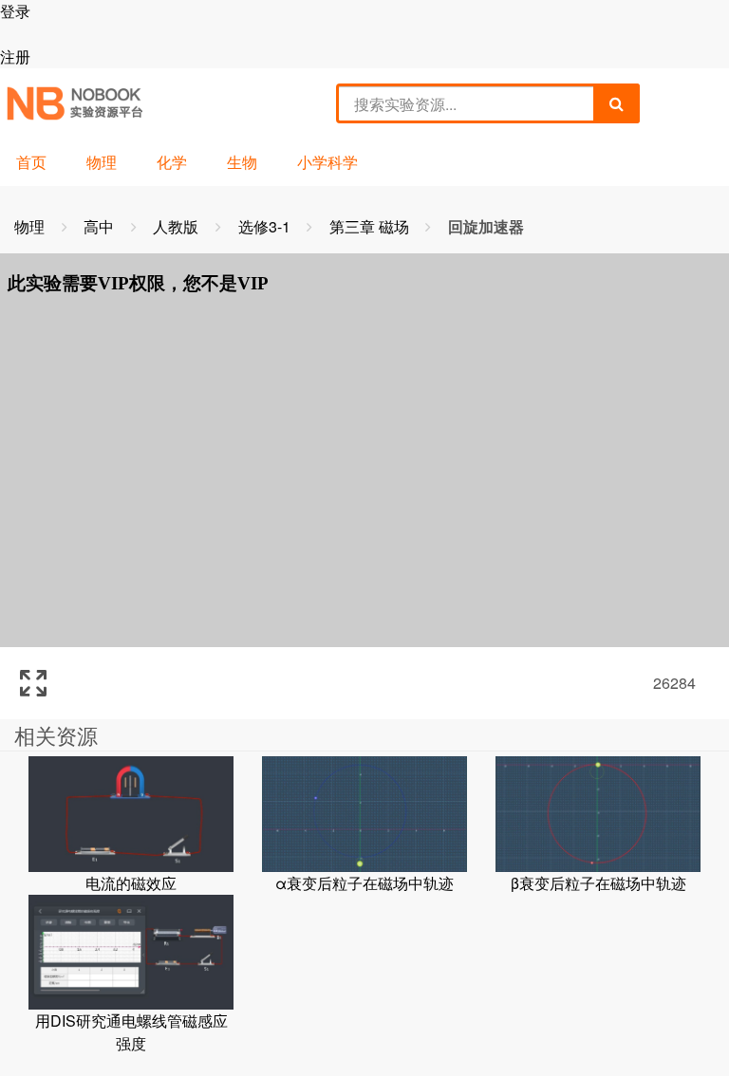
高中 (101, 226)
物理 (101, 162)
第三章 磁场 (371, 226)
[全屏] (33, 683)
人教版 (177, 226)
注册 (15, 56)
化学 (172, 162)
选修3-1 (266, 226)
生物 (242, 162)
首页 (31, 162)
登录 (15, 11)
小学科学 (327, 162)
